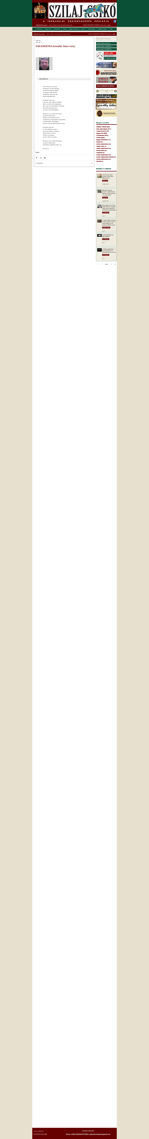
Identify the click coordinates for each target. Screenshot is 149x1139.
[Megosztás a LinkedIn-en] (45, 158)
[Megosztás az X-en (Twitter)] (40, 158)
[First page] (97, 264)
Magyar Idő (105, 180)
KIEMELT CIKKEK (106, 227)
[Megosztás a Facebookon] (36, 158)
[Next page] (111, 264)
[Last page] (115, 264)
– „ (55, 25)
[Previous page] (101, 264)
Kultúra (37, 152)
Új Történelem (106, 212)
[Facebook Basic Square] (114, 21)
